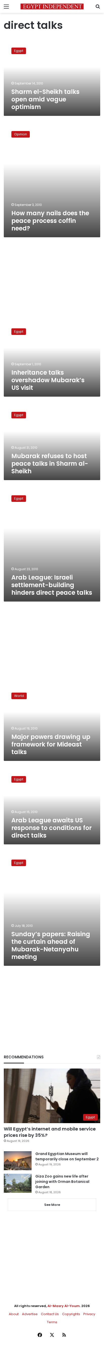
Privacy (89, 1314)
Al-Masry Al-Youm (63, 1306)
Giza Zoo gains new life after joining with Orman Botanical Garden (62, 1181)
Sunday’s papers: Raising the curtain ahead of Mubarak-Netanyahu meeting (50, 945)
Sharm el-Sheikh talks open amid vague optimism (45, 99)
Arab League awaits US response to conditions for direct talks (51, 828)
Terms (52, 1322)
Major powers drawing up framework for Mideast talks (50, 744)
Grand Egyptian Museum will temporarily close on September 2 (67, 1156)
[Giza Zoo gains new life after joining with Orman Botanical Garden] (18, 1183)
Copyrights (71, 1314)
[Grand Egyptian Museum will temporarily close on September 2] (18, 1160)
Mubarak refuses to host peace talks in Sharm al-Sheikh (49, 463)
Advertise (30, 1314)
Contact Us (50, 1314)
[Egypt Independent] (52, 6)
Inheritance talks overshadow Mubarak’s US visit (48, 380)
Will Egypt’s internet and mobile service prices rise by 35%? (50, 1132)
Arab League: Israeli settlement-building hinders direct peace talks (51, 585)
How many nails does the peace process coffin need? (50, 220)
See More (52, 1204)
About (14, 1314)
